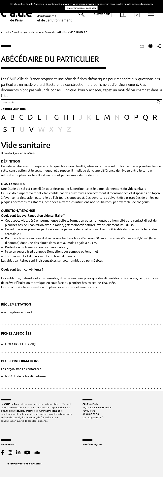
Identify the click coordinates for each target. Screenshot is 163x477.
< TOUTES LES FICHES (13, 108)
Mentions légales (92, 444)
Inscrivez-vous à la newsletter (24, 463)
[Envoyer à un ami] (142, 46)
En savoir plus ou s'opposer (81, 7)
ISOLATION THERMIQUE (22, 344)
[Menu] (151, 14)
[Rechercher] (81, 14)
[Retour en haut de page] (152, 466)
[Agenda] (137, 14)
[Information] (123, 14)
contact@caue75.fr (93, 417)
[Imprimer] (150, 46)
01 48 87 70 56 (90, 414)
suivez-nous (102, 14)
